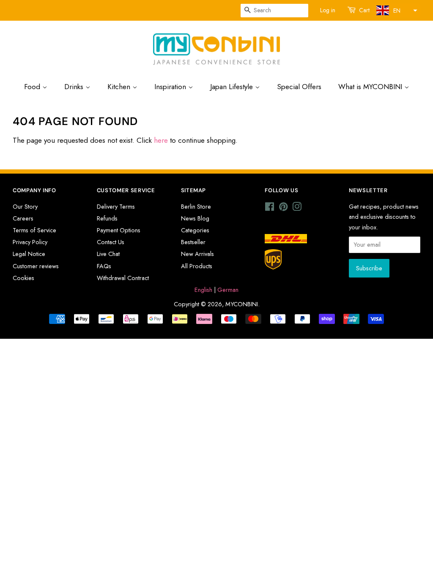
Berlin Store (196, 206)
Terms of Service (34, 230)
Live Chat (108, 254)
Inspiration (171, 87)
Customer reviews (36, 266)
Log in (327, 10)
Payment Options (118, 230)
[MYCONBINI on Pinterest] (283, 208)
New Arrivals (197, 254)
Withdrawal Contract (123, 278)
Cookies (23, 278)
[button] (395, 10)
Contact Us (110, 242)
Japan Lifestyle (232, 87)
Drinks (74, 87)
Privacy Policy (30, 242)
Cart (364, 10)
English (203, 290)
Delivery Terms (116, 206)
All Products (196, 266)
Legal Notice (29, 254)
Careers (23, 218)
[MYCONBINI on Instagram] (296, 208)
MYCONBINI (241, 304)
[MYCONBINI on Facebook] (269, 208)
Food (33, 87)
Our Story (25, 206)
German (227, 290)
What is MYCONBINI (371, 87)
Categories (195, 230)
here (161, 140)
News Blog (195, 218)
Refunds (107, 218)
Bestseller (193, 242)
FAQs (104, 266)
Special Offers (299, 87)
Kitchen (119, 87)
